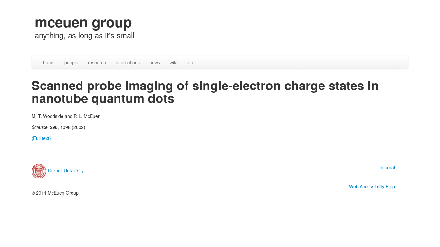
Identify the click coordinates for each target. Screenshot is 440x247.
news (154, 62)
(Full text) (41, 138)
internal (387, 167)
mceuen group (83, 21)
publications (128, 62)
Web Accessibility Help (372, 186)
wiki (173, 62)
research (97, 62)
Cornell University (66, 170)
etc (190, 62)
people (71, 62)
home (49, 62)
